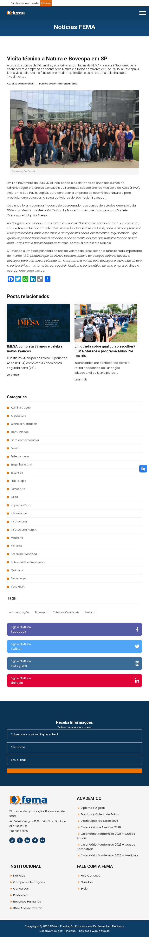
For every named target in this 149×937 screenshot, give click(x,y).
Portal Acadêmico (20, 3)
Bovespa (41, 612)
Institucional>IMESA (23, 530)
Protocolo (45, 3)
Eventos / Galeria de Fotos (100, 814)
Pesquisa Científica (24, 554)
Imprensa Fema (21, 505)
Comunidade (20, 432)
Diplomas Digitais (93, 808)
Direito (15, 448)
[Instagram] (12, 840)
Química (17, 570)
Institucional (19, 521)
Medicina (17, 538)
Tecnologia (18, 578)
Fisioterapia (18, 481)
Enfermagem (20, 456)
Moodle (35, 3)
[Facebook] (20, 840)
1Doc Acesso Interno (27, 908)
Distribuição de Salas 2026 (99, 821)
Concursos (21, 888)
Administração (21, 408)
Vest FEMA (17, 587)
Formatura (18, 489)
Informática (19, 513)
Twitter (21, 646)
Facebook (21, 629)
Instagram (21, 663)
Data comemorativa (25, 440)
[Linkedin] (27, 840)
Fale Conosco (90, 875)
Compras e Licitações (29, 882)
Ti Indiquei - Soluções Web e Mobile (86, 931)
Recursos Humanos (27, 901)
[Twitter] (35, 840)
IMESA (14, 497)
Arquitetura (18, 416)
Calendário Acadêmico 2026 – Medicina (109, 855)
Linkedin (21, 680)
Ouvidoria (87, 882)
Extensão (17, 473)
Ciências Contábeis (24, 424)
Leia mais (13, 375)
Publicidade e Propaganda (28, 562)
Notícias (16, 546)
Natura (89, 612)
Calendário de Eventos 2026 (101, 827)
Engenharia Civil (21, 464)
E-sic (84, 888)
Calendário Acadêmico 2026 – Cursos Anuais (106, 836)
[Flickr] (42, 840)
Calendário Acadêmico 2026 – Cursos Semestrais (106, 846)
